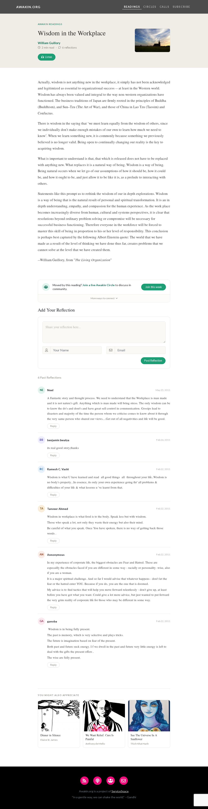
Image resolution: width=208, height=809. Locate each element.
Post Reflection (153, 360)
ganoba (52, 621)
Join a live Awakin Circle (98, 285)
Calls (164, 6)
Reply (53, 426)
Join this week (153, 287)
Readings (132, 6)
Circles (149, 6)
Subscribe (181, 6)
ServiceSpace (120, 791)
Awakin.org (28, 7)
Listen (48, 57)
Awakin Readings (50, 24)
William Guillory (49, 43)
